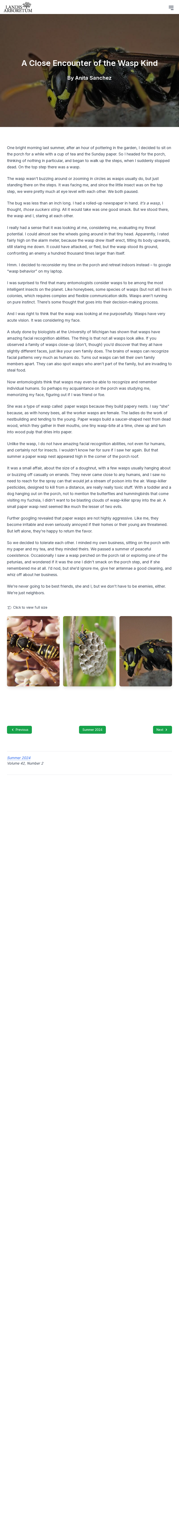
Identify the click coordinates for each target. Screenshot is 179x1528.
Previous (22, 729)
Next (160, 729)
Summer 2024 (92, 729)
